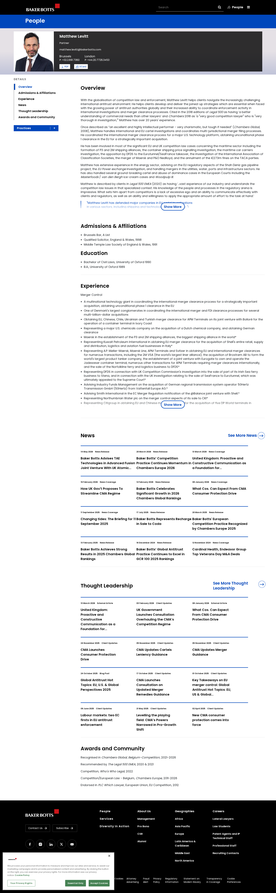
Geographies (184, 811)
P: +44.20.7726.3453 (97, 60)
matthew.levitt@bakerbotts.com (80, 49)
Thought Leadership (33, 111)
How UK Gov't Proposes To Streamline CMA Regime (102, 491)
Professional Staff (224, 846)
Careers (218, 811)
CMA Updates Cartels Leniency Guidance (154, 652)
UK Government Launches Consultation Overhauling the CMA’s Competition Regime (155, 617)
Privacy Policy (157, 880)
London (90, 56)
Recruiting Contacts (226, 853)
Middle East (182, 853)
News (22, 105)
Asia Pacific (182, 826)
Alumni (141, 841)
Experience (26, 99)
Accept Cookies (99, 883)
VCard (82, 66)
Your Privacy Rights (21, 883)
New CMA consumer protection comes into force (210, 720)
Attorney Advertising (132, 880)
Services (106, 819)
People (105, 811)
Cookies (119, 878)
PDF (67, 66)
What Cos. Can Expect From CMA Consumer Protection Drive (219, 491)
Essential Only (76, 883)
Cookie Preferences (234, 880)
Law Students (221, 826)
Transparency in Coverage (214, 880)
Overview (25, 87)
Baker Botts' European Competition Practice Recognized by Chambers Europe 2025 (219, 524)
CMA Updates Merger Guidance (209, 652)
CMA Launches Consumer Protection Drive (98, 654)
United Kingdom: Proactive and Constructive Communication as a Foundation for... (219, 463)
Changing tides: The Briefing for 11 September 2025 (108, 521)
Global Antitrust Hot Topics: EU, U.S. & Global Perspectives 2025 (100, 685)
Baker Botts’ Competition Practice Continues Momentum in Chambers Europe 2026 (163, 463)
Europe (179, 834)
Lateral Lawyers (223, 819)
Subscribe (62, 828)
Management (146, 819)
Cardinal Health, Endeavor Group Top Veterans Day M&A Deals (219, 551)
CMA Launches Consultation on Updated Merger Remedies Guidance (152, 687)
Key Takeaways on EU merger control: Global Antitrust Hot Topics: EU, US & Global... (211, 687)
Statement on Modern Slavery (192, 880)
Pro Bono (143, 826)
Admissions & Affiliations (37, 93)
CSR (140, 834)
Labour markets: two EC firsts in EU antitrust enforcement (100, 720)
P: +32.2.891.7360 (69, 60)
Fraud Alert (146, 880)
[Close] (109, 855)
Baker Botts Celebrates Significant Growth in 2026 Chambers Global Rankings (158, 493)
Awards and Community (36, 117)
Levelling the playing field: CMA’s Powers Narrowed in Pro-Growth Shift (156, 722)
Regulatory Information (172, 880)
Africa (179, 819)
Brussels (65, 56)
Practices (24, 128)
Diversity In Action (114, 826)
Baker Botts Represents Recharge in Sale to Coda (164, 521)
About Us (144, 811)
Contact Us (35, 828)
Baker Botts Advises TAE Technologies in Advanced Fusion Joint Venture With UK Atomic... (108, 463)
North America (184, 861)
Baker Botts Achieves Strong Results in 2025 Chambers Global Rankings (108, 554)
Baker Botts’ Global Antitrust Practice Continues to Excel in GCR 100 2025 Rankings (160, 554)
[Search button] (222, 7)
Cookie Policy (22, 875)
